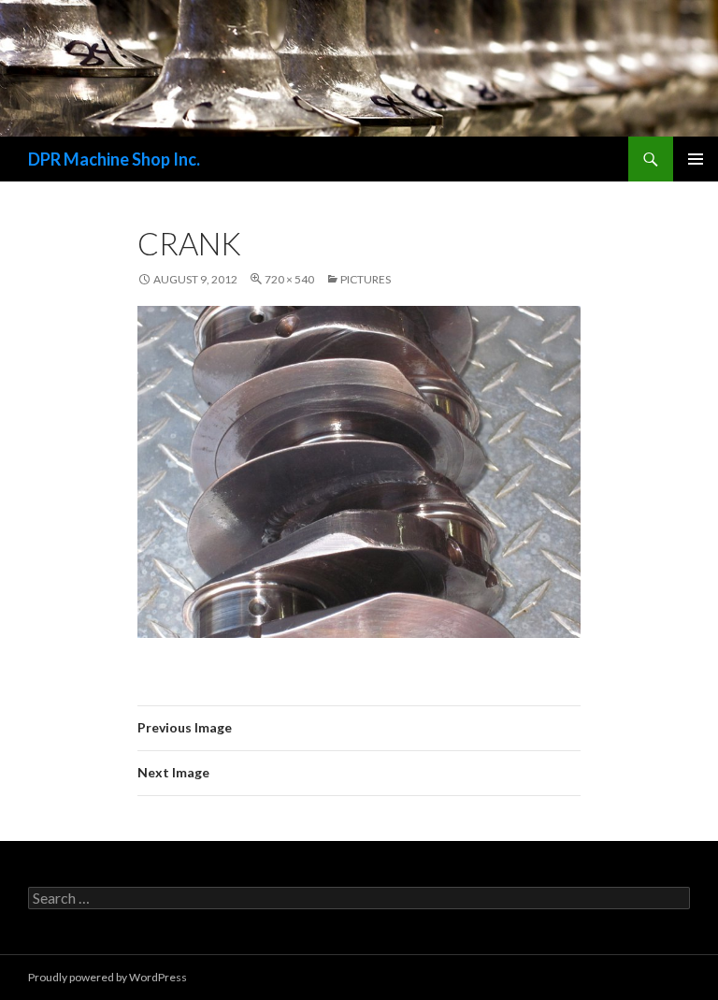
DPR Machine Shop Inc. (114, 159)
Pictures (365, 279)
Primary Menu (695, 159)
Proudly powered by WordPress (107, 977)
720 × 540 (289, 279)
